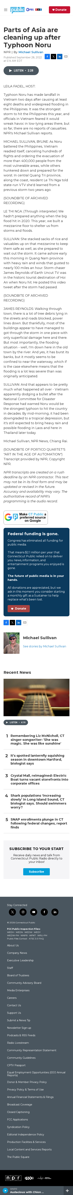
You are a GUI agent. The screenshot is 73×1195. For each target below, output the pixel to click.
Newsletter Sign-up (19, 1028)
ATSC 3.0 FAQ (36, 938)
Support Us (14, 1013)
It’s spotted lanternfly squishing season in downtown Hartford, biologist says (37, 759)
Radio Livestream (18, 1043)
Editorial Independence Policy (25, 1134)
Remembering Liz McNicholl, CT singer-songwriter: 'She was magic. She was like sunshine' (37, 740)
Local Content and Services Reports (29, 1149)
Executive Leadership (20, 960)
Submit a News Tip (18, 1020)
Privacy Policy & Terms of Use (25, 1089)
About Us (13, 945)
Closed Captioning (18, 1112)
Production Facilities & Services (26, 1142)
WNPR (24, 935)
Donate (61, 9)
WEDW (28, 932)
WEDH (10, 932)
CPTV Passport (16, 1065)
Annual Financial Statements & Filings (30, 1097)
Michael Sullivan (30, 52)
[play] (5, 1190)
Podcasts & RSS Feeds (21, 1035)
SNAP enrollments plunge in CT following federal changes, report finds (39, 823)
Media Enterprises (18, 990)
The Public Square (18, 1157)
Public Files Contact (17, 938)
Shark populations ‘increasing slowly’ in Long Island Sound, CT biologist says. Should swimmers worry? (38, 801)
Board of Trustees (18, 975)
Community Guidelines (21, 1058)
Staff (10, 968)
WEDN (19, 932)
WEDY (37, 932)
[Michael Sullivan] (11, 643)
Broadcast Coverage (19, 1104)
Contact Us (14, 1005)
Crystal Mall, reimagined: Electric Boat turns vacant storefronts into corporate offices (39, 779)
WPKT (32, 935)
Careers (11, 998)
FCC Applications (17, 1119)
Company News (17, 953)
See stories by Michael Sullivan (44, 646)
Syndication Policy (18, 1127)
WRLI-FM (42, 935)
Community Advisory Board (24, 983)
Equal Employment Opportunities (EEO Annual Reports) (36, 1074)
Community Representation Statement (31, 1050)
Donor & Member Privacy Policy (27, 1082)
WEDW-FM (13, 935)
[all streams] (68, 1190)
